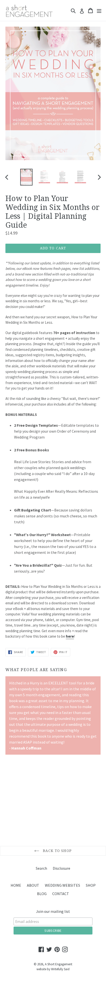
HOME (16, 885)
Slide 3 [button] (14, 829)
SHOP (91, 885)
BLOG (42, 893)
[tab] (6, 829)
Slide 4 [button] (18, 829)
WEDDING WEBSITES (62, 885)
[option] (26, 177)
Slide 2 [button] (10, 829)
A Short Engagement (58, 964)
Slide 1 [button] (6, 829)
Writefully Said (60, 969)
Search (41, 868)
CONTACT (60, 893)
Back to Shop (57, 851)
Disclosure (61, 868)
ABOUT (33, 885)
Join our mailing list (53, 911)
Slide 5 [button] (22, 829)
